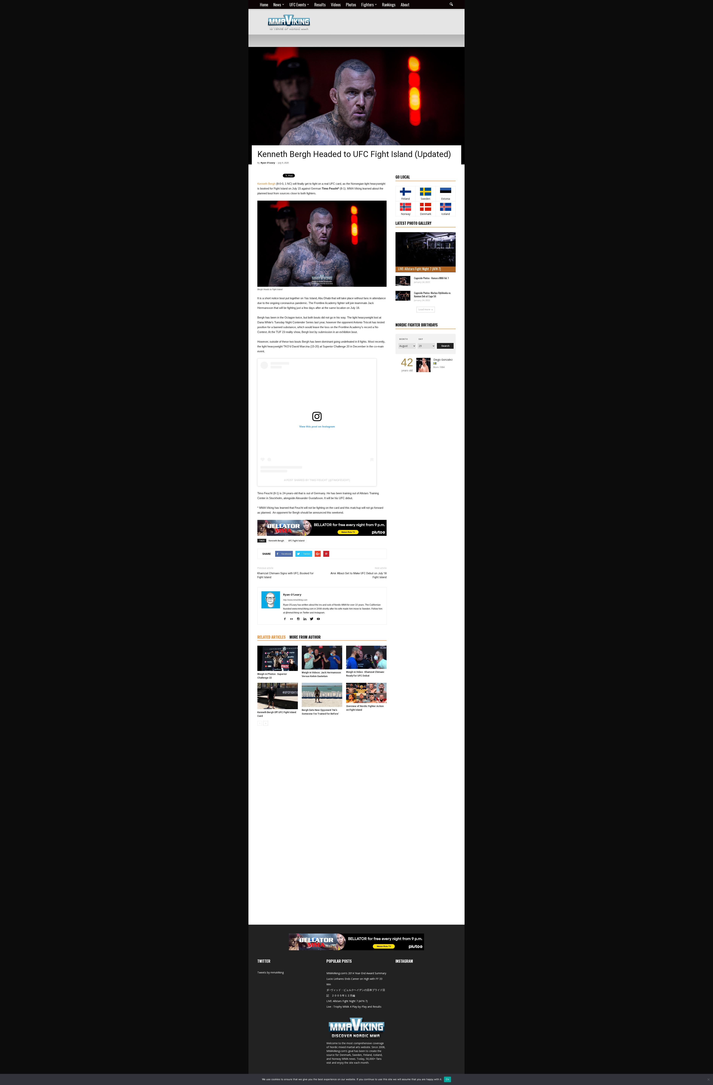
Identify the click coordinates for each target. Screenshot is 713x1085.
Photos (351, 4)
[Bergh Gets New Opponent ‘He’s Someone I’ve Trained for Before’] (322, 695)
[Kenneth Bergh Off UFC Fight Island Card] (277, 696)
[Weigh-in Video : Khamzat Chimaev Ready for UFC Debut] (366, 657)
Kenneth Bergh (266, 183)
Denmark (425, 214)
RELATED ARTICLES (271, 637)
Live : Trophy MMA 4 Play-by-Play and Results (353, 1006)
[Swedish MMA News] (405, 192)
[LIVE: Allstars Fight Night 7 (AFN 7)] (425, 252)
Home (264, 4)
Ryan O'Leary (268, 162)
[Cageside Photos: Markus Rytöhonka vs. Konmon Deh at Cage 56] (402, 296)
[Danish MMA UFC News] (425, 207)
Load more (424, 309)
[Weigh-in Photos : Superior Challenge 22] (277, 658)
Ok (447, 1079)
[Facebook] (286, 619)
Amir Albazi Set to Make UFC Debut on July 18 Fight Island (359, 575)
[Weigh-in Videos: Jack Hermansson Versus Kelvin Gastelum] (322, 657)
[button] (451, 4)
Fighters (367, 4)
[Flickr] (293, 619)
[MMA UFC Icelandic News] (445, 207)
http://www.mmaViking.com (295, 600)
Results (320, 4)
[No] (708, 1079)
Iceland (445, 214)
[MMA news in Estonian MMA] (445, 192)
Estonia (445, 198)
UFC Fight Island (296, 540)
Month (403, 339)
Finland (405, 198)
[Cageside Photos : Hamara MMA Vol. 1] (402, 281)
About (405, 4)
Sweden (425, 198)
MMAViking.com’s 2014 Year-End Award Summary (356, 973)
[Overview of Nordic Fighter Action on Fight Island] (366, 693)
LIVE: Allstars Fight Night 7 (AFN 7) (419, 268)
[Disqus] (322, 781)
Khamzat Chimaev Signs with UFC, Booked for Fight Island (285, 575)
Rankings (388, 4)
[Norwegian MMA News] (405, 207)
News (277, 4)
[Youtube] (320, 619)
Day (421, 339)
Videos (336, 4)
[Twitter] (313, 619)
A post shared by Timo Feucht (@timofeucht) (317, 480)
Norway (405, 214)
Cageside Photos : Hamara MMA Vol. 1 (431, 278)
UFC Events (297, 4)
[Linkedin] (306, 619)
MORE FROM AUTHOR (305, 637)
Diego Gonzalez (442, 359)
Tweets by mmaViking (270, 972)
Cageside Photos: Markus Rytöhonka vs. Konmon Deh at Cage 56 (432, 294)
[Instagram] (300, 619)
